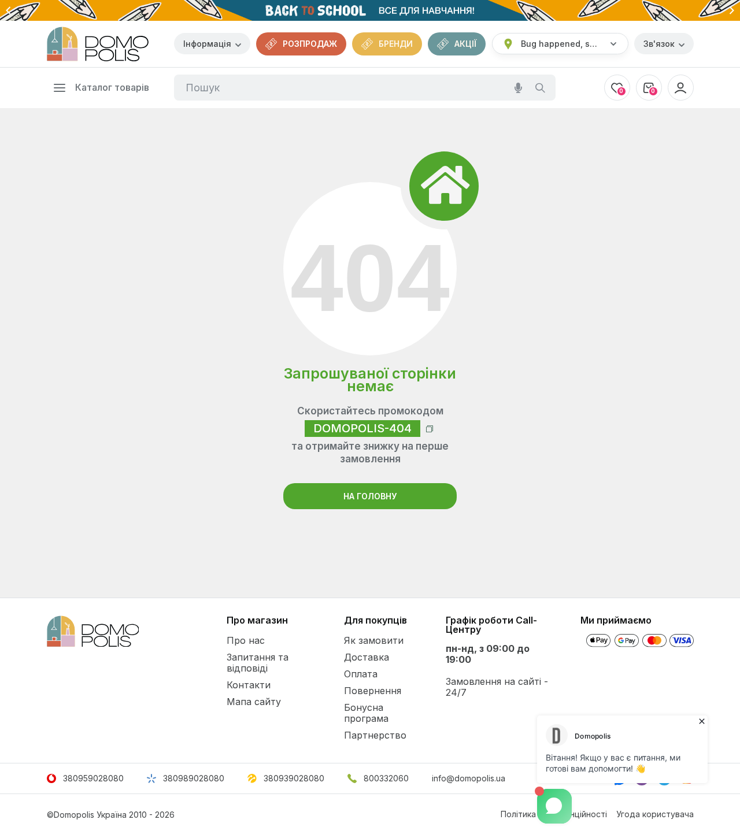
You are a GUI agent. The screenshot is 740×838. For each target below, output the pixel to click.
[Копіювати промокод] (429, 428)
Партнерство (375, 735)
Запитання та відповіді (257, 662)
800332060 (386, 778)
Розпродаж (310, 44)
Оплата (361, 674)
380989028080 (193, 778)
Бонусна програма (366, 713)
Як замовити (374, 640)
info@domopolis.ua (468, 778)
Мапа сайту (254, 701)
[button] (8, 10)
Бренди (396, 44)
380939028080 (294, 778)
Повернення (372, 690)
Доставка (366, 657)
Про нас (246, 640)
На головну (370, 496)
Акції (465, 44)
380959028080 (93, 778)
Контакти (249, 685)
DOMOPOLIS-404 (362, 428)
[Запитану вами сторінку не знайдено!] (98, 44)
